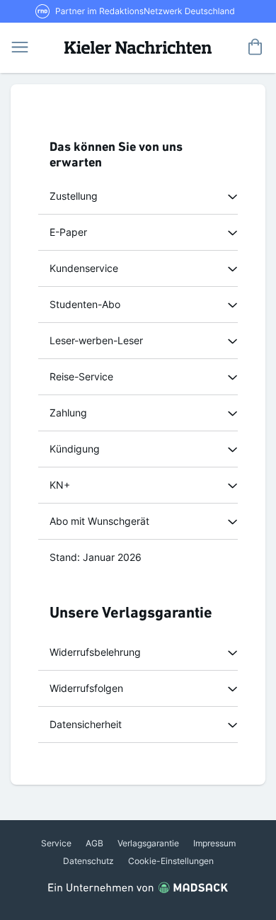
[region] (138, 196)
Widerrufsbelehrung (95, 652)
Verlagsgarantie (148, 843)
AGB (94, 843)
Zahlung (68, 413)
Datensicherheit (86, 724)
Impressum (214, 843)
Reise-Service (81, 376)
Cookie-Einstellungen (171, 861)
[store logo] (138, 46)
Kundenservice (84, 268)
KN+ (60, 485)
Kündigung (75, 449)
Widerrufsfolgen (86, 688)
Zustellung (74, 196)
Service (56, 843)
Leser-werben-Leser (96, 340)
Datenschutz (88, 861)
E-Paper (68, 232)
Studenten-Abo (85, 304)
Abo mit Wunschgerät (99, 521)
